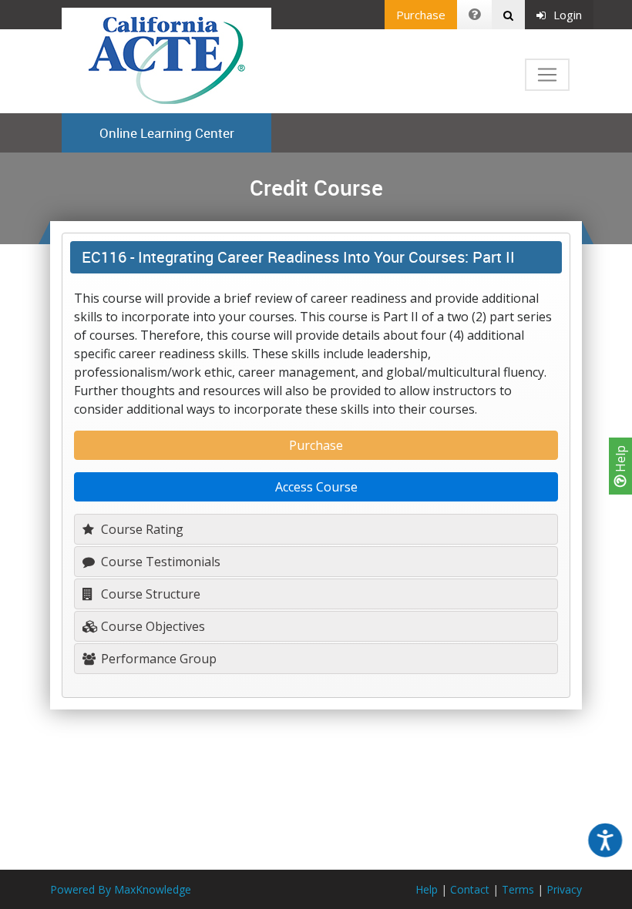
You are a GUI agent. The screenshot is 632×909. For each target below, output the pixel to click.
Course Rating (140, 529)
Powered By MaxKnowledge (120, 889)
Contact (469, 889)
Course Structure (149, 593)
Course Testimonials (159, 561)
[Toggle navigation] (547, 75)
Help (620, 460)
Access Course (316, 486)
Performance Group (157, 658)
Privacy (564, 889)
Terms (518, 889)
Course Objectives (151, 626)
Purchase (420, 14)
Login (567, 14)
